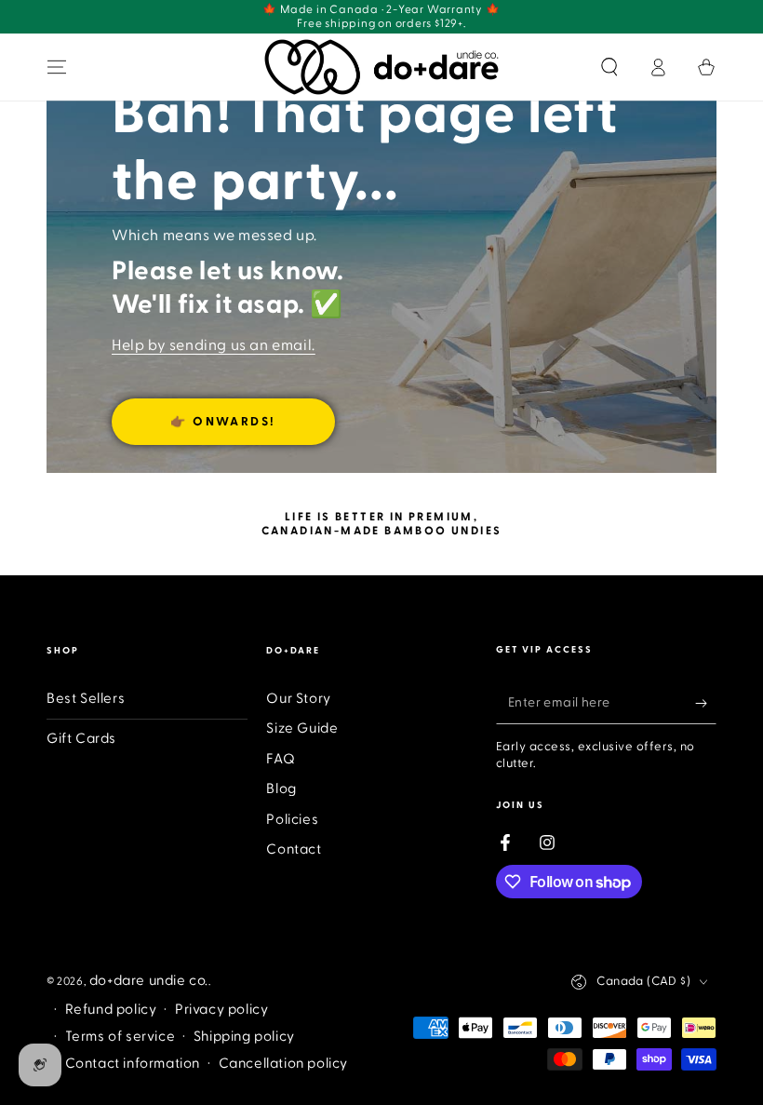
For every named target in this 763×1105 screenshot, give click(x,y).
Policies (292, 820)
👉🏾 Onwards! (223, 421)
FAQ (280, 759)
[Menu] (57, 67)
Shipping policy (244, 1037)
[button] (609, 67)
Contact (293, 849)
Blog (281, 789)
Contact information (132, 1064)
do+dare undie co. (148, 981)
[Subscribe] (705, 702)
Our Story (298, 699)
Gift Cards (81, 739)
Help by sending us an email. (213, 345)
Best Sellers (86, 699)
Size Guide (302, 728)
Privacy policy (221, 1010)
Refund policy (111, 1010)
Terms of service (120, 1037)
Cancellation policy (283, 1064)
